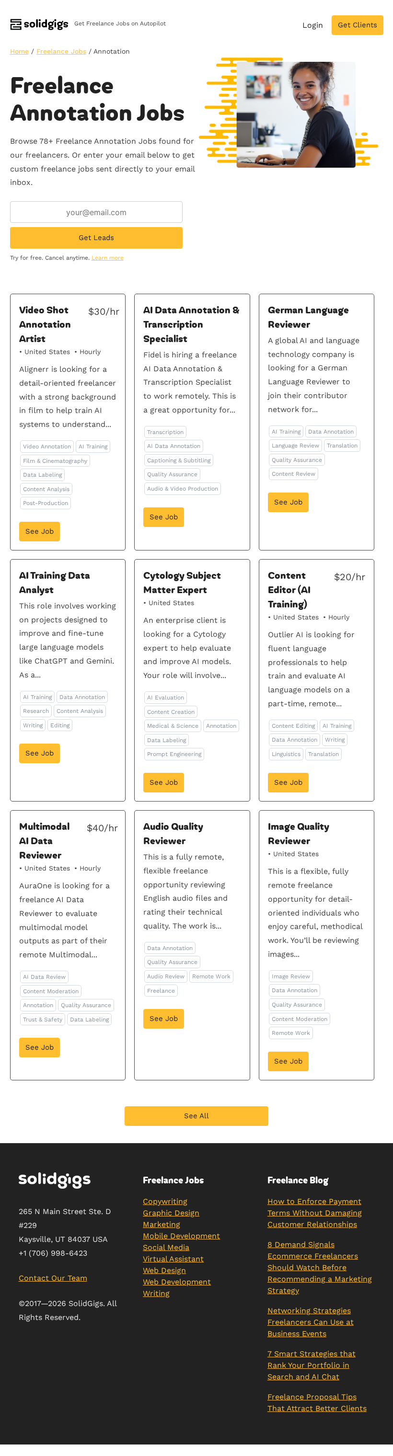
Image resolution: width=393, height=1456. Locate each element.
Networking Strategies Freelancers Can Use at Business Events (310, 1322)
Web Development (177, 1281)
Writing (156, 1293)
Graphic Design (171, 1212)
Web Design (164, 1270)
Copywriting (165, 1201)
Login (312, 25)
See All (196, 1116)
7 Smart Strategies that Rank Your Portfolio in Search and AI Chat (311, 1365)
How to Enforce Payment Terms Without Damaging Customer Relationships (314, 1213)
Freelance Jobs (61, 51)
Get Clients (357, 25)
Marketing (161, 1224)
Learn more (108, 257)
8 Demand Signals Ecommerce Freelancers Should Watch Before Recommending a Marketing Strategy (319, 1267)
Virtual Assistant (173, 1258)
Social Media (166, 1247)
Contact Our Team (53, 1278)
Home (19, 51)
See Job (39, 531)
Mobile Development (181, 1235)
